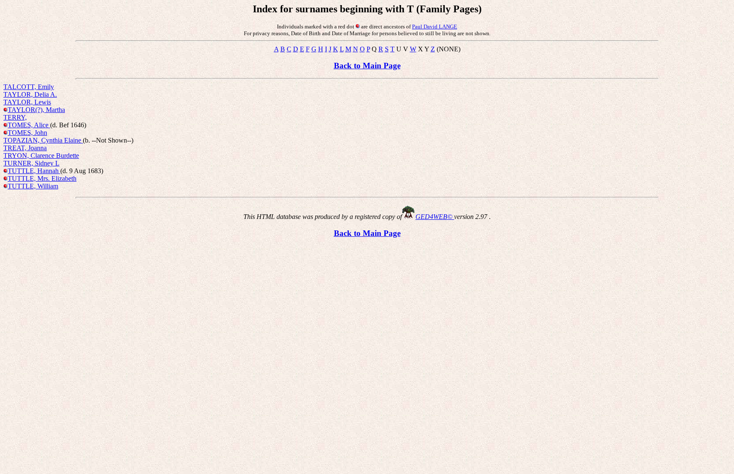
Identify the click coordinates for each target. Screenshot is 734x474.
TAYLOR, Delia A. (30, 94)
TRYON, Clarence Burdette (41, 155)
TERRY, (15, 117)
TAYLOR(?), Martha (36, 109)
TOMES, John (27, 132)
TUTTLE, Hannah (34, 170)
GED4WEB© (434, 216)
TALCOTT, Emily (28, 86)
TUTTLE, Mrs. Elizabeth (42, 178)
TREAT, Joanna (25, 147)
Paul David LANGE (434, 26)
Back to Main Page (367, 65)
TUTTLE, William (33, 186)
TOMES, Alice (29, 125)
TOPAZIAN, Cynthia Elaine (43, 140)
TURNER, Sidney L (31, 163)
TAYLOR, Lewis (27, 102)
